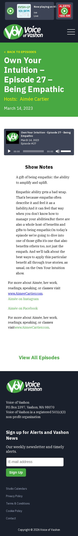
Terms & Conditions (18, 503)
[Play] (9, 151)
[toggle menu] (71, 32)
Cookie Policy (14, 511)
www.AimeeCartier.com (25, 293)
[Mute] (58, 151)
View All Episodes (39, 357)
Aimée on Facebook (23, 308)
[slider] (66, 150)
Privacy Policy (14, 496)
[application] (39, 151)
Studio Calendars (16, 488)
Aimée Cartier (34, 99)
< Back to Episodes (20, 52)
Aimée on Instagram (23, 299)
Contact (11, 518)
